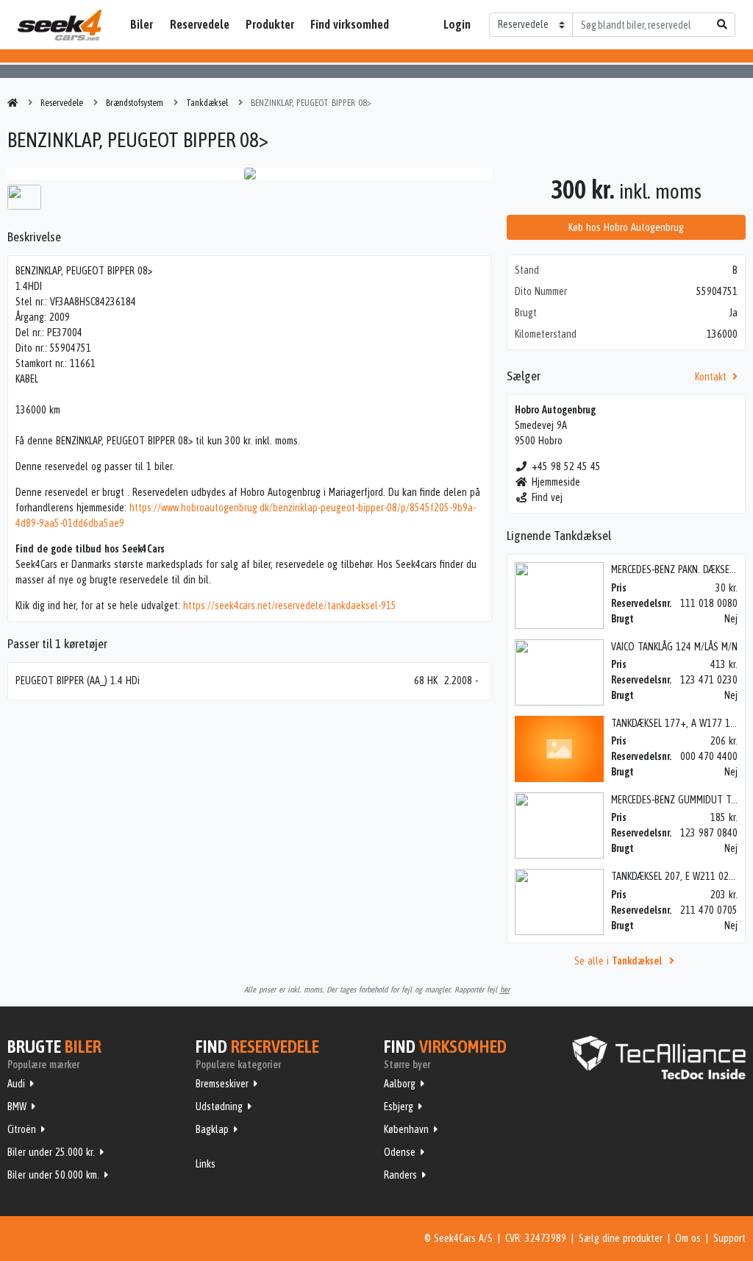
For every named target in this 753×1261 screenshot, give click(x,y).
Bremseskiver (222, 1084)
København (406, 1129)
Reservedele (199, 24)
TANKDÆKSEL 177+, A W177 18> (675, 723)
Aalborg (399, 1084)
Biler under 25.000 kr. (51, 1152)
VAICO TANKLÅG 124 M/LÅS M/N (674, 647)
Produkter (270, 24)
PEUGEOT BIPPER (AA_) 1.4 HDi (77, 680)
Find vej (547, 497)
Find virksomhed (349, 24)
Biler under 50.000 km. (53, 1175)
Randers (400, 1175)
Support (729, 1238)
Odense (399, 1152)
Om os (688, 1238)
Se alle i (618, 961)
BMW (16, 1106)
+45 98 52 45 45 (566, 466)
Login (457, 24)
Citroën (21, 1129)
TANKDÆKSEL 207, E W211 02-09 (676, 876)
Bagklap (212, 1129)
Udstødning (219, 1106)
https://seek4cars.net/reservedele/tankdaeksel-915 (289, 605)
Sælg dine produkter (621, 1238)
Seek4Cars (59, 25)
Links (205, 1164)
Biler (141, 24)
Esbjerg (398, 1106)
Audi (16, 1084)
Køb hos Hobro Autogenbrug (626, 227)
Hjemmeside (556, 482)
